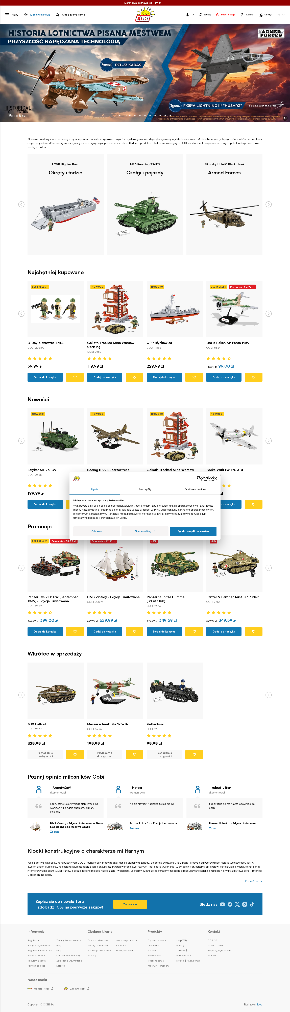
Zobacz (55, 831)
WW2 (224, 173)
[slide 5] (145, 115)
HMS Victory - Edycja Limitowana (54, 597)
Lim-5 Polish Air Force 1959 (168, 343)
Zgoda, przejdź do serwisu (193, 531)
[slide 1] (125, 115)
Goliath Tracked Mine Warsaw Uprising (51, 345)
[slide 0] (120, 115)
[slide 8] (160, 115)
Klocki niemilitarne (73, 14)
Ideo (259, 1004)
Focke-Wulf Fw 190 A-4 (165, 470)
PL (279, 14)
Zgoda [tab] (95, 489)
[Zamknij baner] (215, 478)
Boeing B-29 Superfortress (49, 470)
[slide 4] (140, 115)
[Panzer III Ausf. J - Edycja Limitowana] (116, 826)
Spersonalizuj (143, 531)
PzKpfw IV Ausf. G (220, 597)
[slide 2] (130, 115)
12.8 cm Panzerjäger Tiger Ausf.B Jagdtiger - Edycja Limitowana (232, 345)
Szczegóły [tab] (145, 489)
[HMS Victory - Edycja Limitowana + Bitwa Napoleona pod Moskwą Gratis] (37, 826)
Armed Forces (145, 173)
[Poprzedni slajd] (21, 204)
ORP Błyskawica (99, 343)
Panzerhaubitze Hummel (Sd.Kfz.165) (106, 599)
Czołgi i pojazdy (65, 173)
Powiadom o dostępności (45, 754)
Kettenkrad (155, 724)
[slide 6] (150, 115)
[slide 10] (170, 115)
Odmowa (96, 531)
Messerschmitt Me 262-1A (107, 724)
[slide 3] (135, 115)
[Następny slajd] (268, 204)
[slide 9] (165, 115)
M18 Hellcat (37, 724)
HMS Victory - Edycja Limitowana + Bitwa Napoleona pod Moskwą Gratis (76, 825)
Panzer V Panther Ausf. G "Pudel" (173, 597)
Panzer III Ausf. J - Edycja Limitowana (153, 823)
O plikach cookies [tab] (195, 489)
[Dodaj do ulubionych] (75, 377)
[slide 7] (155, 115)
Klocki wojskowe (40, 14)
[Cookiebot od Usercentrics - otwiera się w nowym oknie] (199, 478)
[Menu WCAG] (189, 14)
